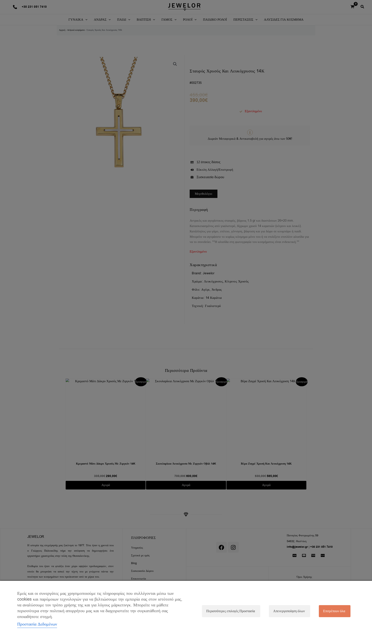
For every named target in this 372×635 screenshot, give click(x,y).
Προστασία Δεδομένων (37, 624)
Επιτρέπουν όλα (334, 611)
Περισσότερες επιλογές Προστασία (230, 611)
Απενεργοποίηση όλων (289, 611)
